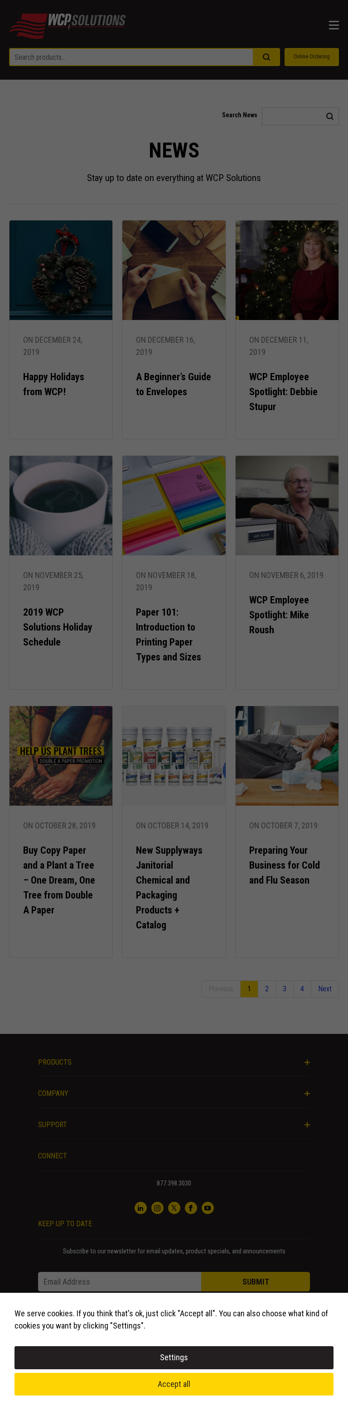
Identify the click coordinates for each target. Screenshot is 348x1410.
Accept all (174, 1384)
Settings (174, 1357)
